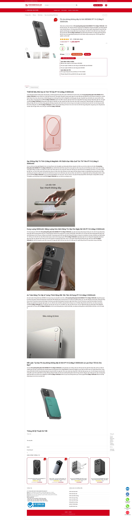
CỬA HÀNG (64, 10)
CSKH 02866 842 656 (127, 514)
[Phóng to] (26, 49)
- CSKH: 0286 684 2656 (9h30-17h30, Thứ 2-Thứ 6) (37, 500)
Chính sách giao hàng (73, 497)
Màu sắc (61, 44)
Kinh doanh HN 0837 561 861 (128, 509)
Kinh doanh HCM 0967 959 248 (127, 502)
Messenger (127, 496)
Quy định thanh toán (73, 506)
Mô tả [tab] (27, 87)
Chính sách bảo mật (73, 493)
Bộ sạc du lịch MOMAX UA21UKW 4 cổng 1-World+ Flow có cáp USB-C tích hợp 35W (78, 479)
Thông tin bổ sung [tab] (34, 87)
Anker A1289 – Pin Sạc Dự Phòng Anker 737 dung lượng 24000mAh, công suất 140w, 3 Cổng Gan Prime (57, 479)
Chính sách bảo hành (73, 491)
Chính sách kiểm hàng (73, 500)
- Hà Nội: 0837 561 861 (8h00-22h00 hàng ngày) (37, 499)
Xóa (106, 43)
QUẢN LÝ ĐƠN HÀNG (73, 10)
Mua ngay (87, 54)
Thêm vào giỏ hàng (77, 54)
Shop (34, 15)
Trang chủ (28, 15)
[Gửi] (76, 5)
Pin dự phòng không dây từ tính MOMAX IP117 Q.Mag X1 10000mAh (37, 479)
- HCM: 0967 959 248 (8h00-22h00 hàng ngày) (36, 498)
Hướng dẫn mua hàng (73, 502)
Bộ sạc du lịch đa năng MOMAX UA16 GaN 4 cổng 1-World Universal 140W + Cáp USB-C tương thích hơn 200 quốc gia (99, 479)
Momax (40, 15)
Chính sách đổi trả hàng (74, 495)
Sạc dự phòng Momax (51, 15)
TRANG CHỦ (57, 10)
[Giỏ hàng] (106, 5)
